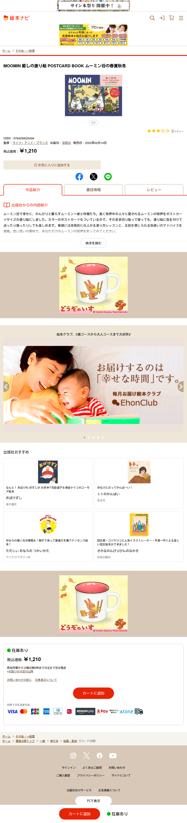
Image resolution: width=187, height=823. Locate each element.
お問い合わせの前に (19, 680)
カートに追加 (93, 693)
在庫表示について (46, 680)
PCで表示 (93, 800)
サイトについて (121, 775)
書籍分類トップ (25, 741)
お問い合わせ (117, 767)
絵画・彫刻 (70, 741)
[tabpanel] (93, 382)
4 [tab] (98, 437)
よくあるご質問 (92, 767)
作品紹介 (33, 189)
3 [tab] (93, 437)
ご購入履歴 (63, 775)
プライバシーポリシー (90, 775)
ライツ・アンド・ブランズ (30, 143)
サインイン (68, 767)
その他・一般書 (25, 50)
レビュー (154, 189)
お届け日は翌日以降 (21, 671)
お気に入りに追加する (54, 165)
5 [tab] (102, 437)
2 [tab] (89, 437)
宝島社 (66, 143)
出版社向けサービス (79, 790)
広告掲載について (109, 790)
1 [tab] (84, 437)
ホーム (6, 50)
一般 (42, 741)
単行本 (54, 741)
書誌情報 (93, 189)
